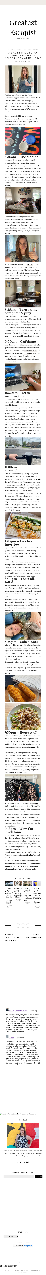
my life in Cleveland (15, 49)
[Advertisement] (23, 1089)
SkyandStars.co (23, 1273)
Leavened (15, 502)
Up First (30, 264)
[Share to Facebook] (18, 926)
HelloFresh (24, 479)
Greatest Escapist (23, 1270)
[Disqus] (23, 975)
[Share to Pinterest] (28, 926)
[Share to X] (23, 926)
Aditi (30, 855)
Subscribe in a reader (23, 1243)
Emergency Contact (30, 350)
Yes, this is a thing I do (30, 747)
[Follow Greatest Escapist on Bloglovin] (23, 1247)
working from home (31, 49)
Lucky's (27, 353)
